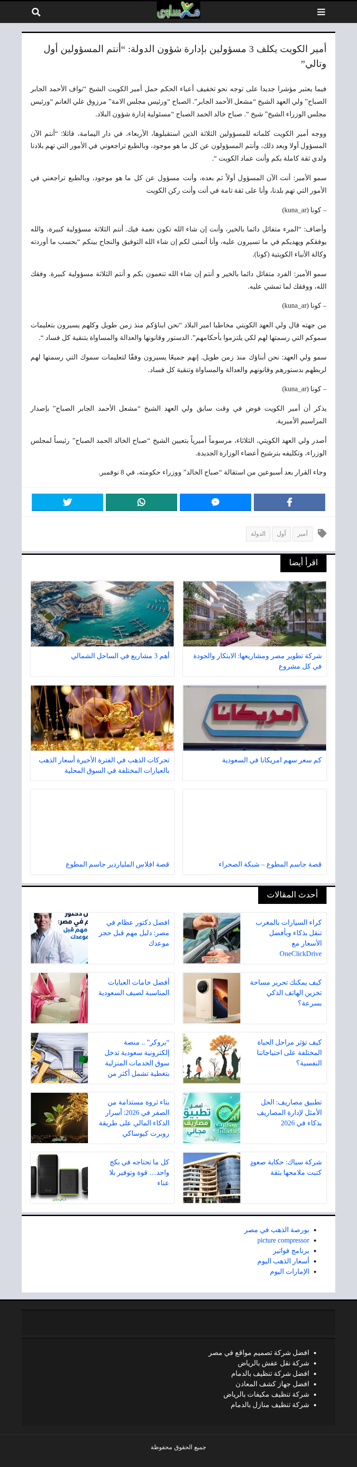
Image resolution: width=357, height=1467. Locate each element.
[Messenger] (215, 502)
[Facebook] (289, 502)
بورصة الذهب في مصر (276, 1229)
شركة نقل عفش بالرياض (273, 1363)
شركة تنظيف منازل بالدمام (270, 1404)
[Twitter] (67, 502)
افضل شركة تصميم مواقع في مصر (259, 1352)
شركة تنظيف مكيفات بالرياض (266, 1394)
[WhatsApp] (141, 502)
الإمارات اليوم (289, 1271)
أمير (302, 533)
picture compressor (283, 1240)
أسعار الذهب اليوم (283, 1261)
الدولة (258, 533)
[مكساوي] (178, 10)
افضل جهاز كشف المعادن (272, 1384)
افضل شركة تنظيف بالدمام (270, 1373)
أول (281, 533)
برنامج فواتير (291, 1250)
